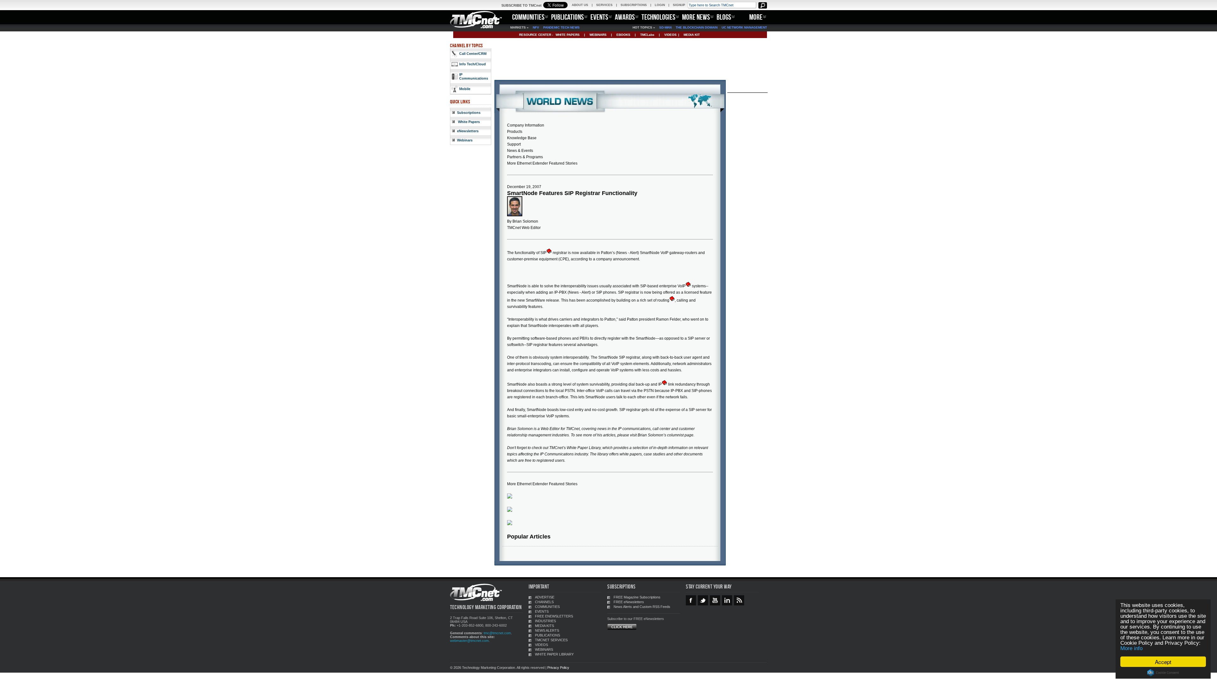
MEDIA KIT (692, 34)
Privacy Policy (558, 667)
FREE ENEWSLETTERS (554, 616)
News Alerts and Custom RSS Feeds (642, 607)
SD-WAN (665, 27)
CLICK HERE (622, 627)
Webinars (465, 140)
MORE (756, 17)
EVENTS (599, 17)
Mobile (464, 89)
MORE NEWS (696, 17)
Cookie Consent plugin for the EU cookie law (1163, 672)
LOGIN (660, 5)
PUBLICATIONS (567, 17)
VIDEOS (670, 34)
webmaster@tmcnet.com (469, 641)
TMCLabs (647, 34)
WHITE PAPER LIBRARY (554, 654)
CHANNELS (544, 602)
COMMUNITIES (528, 17)
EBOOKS (623, 34)
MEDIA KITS (544, 626)
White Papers (468, 122)
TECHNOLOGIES (658, 17)
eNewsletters (468, 131)
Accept (1163, 662)
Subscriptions (468, 112)
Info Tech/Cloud (472, 64)
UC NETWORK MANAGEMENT (744, 27)
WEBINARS (598, 34)
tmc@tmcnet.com (497, 633)
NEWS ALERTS (547, 630)
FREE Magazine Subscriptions (637, 597)
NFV (536, 27)
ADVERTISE (544, 597)
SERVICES (604, 5)
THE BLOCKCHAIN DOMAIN (697, 27)
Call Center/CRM (472, 53)
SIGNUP (679, 5)
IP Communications (473, 76)
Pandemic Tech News (561, 27)
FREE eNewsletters (629, 602)
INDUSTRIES (545, 621)
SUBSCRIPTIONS (634, 5)
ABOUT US (580, 5)
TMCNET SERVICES (551, 640)
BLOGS (724, 17)
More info (1131, 648)
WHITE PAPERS (568, 34)
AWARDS (625, 17)
